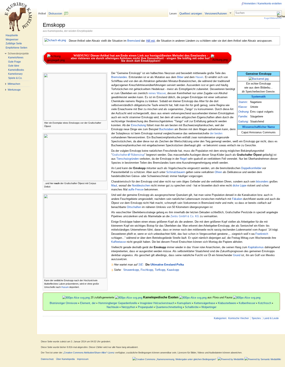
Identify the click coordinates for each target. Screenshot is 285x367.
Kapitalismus (256, 247)
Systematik (258, 96)
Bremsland (133, 40)
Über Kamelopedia (65, 359)
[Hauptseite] (18, 16)
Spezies (256, 318)
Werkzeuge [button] (14, 89)
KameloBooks (16, 69)
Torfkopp (160, 269)
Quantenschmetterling (169, 307)
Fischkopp (147, 269)
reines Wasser (157, 93)
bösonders (262, 181)
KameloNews (15, 57)
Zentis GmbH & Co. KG (184, 216)
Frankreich (261, 233)
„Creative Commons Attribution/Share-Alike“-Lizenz (89, 352)
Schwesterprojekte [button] (18, 53)
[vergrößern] (104, 122)
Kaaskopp (173, 269)
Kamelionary (15, 73)
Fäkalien (237, 198)
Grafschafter (119, 154)
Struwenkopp (131, 269)
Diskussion (55, 13)
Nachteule (113, 307)
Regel (183, 158)
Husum (65, 287)
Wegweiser (12, 39)
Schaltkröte (192, 307)
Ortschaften (134, 207)
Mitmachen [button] (14, 83)
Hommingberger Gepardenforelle (117, 303)
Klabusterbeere (227, 303)
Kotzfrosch (264, 303)
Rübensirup (137, 154)
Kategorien (220, 318)
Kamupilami (184, 303)
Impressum (82, 359)
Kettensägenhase (204, 303)
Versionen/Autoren (216, 13)
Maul (114, 185)
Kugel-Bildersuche (273, 18)
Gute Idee (13, 65)
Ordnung (243, 111)
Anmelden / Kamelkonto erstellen (263, 3)
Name (271, 126)
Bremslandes (119, 77)
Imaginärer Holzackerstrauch (157, 303)
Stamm (242, 102)
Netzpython (128, 307)
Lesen (173, 13)
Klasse (242, 106)
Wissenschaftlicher (254, 126)
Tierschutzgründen (127, 158)
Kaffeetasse (118, 241)
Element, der (88, 303)
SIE (140, 264)
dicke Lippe (239, 185)
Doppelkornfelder (251, 168)
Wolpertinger (208, 307)
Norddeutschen (141, 185)
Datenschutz (47, 359)
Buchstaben (166, 129)
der (212, 133)
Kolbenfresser (247, 303)
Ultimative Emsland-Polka (167, 264)
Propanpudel (145, 307)
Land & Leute (271, 318)
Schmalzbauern (175, 172)
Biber (180, 77)
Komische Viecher (238, 318)
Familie (242, 116)
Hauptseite (12, 35)
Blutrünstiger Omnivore (63, 303)
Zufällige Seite (14, 43)
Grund (236, 255)
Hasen (199, 77)
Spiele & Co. (15, 78)
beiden (218, 133)
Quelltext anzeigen (190, 13)
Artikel (42, 13)
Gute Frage (14, 61)
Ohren (218, 172)
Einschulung (138, 125)
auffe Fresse (136, 189)
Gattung (243, 121)
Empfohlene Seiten (16, 47)
